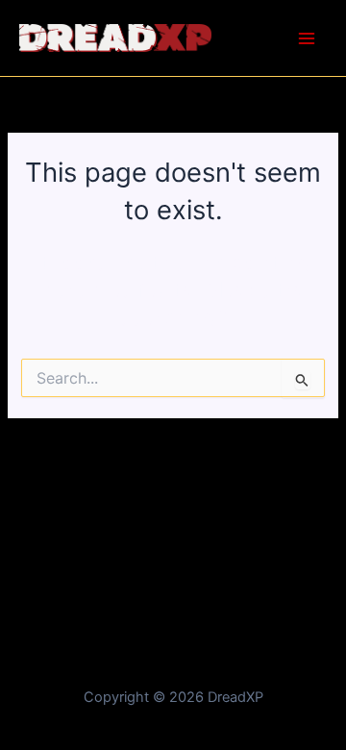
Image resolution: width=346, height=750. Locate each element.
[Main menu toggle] (306, 38)
